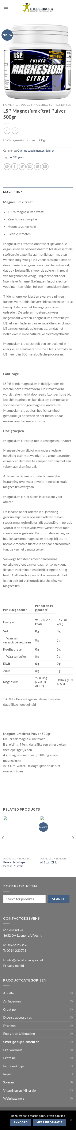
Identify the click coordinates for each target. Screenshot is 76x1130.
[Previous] (3, 846)
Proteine (9, 1058)
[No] (71, 1121)
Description (13, 191)
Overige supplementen (53, 104)
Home (7, 104)
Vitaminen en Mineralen (20, 1090)
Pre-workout (12, 1050)
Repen (7, 1074)
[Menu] (5, 7)
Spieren (50, 150)
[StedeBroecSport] (38, 7)
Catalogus (24, 104)
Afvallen (9, 993)
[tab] (38, 191)
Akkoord (21, 1122)
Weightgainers (13, 1098)
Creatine (9, 1009)
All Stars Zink (48, 862)
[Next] (73, 846)
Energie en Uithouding (19, 1033)
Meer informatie (49, 1122)
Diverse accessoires (17, 1017)
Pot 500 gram (16, 157)
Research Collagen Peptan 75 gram (14, 864)
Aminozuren (12, 1001)
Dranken (9, 1025)
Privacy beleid (13, 965)
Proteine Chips (13, 1066)
